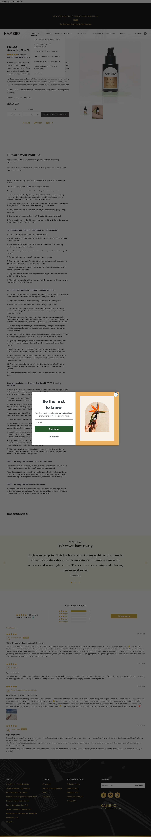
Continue (54, 429)
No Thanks (54, 436)
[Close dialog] (116, 394)
